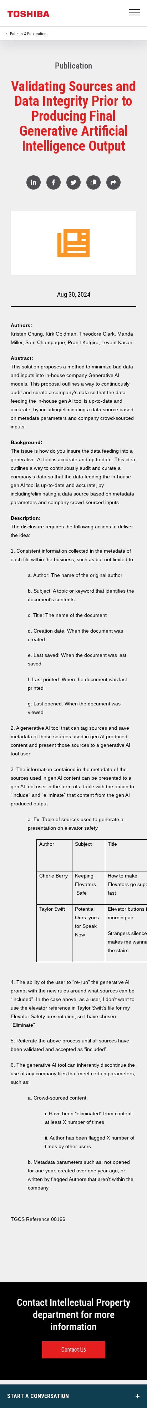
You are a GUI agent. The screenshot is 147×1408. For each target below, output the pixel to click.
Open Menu (134, 13)
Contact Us (73, 1349)
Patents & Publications (29, 33)
